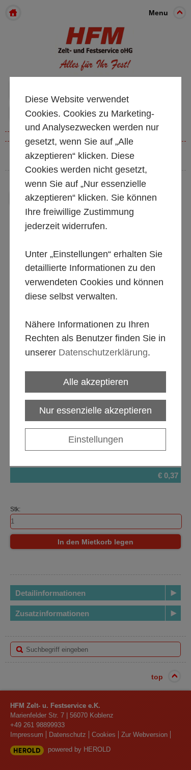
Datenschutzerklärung (103, 352)
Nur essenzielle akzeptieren (95, 410)
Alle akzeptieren (95, 381)
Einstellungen (95, 439)
